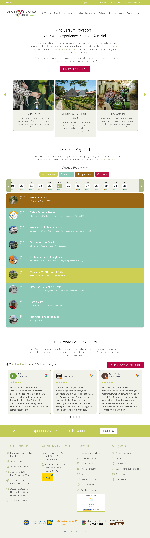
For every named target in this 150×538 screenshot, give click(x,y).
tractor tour (113, 46)
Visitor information (87, 13)
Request (130, 13)
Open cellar (121, 463)
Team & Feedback (18, 500)
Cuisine (102, 13)
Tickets (47, 13)
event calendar (108, 159)
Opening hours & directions (130, 2)
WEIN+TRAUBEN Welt (65, 49)
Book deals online (76, 68)
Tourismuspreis (88, 484)
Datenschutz (89, 532)
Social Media (121, 474)
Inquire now (109, 430)
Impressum (80, 532)
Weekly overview (123, 452)
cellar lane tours (51, 46)
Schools (72, 13)
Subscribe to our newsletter (128, 468)
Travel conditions (88, 479)
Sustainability (87, 463)
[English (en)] (11, 2)
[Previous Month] (82, 167)
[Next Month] (86, 167)
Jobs (83, 474)
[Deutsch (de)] (7, 2)
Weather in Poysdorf (90, 489)
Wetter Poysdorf (91, 495)
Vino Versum (121, 479)
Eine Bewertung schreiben (127, 364)
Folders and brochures (91, 452)
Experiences (59, 13)
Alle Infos (96, 509)
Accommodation (116, 13)
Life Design (71, 532)
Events (119, 458)
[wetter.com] (87, 510)
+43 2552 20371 (109, 2)
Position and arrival (89, 458)
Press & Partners (88, 468)
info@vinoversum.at (89, 2)
